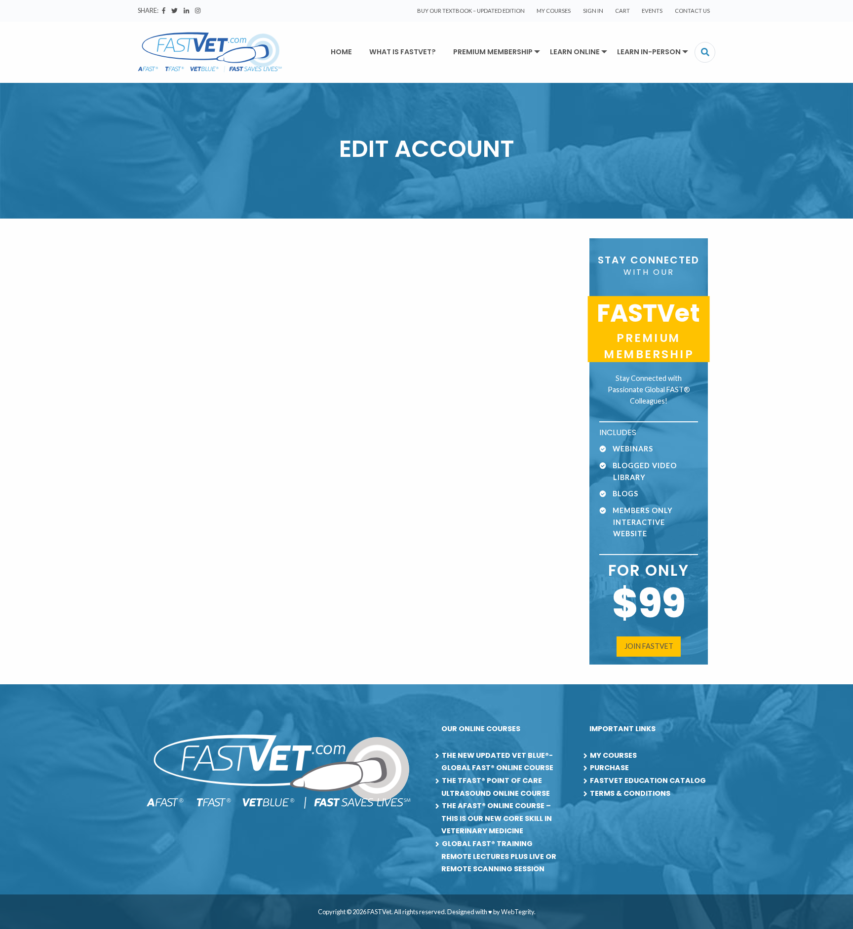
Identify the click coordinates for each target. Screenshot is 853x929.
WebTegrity (517, 912)
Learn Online (575, 52)
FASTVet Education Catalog (648, 780)
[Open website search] (705, 52)
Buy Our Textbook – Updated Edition (471, 10)
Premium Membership (493, 52)
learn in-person (649, 52)
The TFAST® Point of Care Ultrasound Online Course (495, 787)
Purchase (609, 768)
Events (652, 10)
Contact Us (692, 10)
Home (341, 52)
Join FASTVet (648, 646)
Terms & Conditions (630, 793)
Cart (622, 10)
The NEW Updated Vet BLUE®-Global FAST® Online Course (497, 761)
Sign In (593, 10)
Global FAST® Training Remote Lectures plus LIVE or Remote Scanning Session (498, 856)
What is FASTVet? (402, 52)
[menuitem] (471, 10)
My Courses (554, 10)
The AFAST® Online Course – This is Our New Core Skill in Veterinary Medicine (496, 818)
